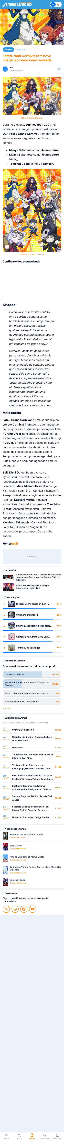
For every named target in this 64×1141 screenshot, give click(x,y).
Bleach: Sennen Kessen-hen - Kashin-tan (32, 604)
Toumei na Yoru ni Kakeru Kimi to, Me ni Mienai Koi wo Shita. (32, 756)
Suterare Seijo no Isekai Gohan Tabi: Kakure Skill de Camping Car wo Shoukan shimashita (31, 808)
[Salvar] (58, 69)
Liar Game (17, 747)
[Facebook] (23, 909)
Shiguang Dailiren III (27, 614)
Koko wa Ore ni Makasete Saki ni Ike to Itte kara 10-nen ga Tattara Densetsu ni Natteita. (32, 777)
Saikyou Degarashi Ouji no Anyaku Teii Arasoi (32, 798)
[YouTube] (32, 909)
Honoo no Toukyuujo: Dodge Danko (30, 817)
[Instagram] (15, 909)
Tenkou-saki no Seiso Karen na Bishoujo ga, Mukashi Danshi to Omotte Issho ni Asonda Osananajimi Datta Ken (32, 767)
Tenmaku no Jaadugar (28, 647)
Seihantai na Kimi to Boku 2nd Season (32, 636)
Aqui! (14, 543)
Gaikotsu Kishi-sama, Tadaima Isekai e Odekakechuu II (32, 739)
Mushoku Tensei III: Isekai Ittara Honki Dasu (33, 625)
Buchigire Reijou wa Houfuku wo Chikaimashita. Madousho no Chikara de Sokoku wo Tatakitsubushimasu (31, 788)
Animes (8, 49)
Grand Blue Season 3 (23, 729)
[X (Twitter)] (6, 909)
